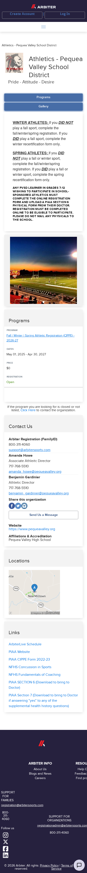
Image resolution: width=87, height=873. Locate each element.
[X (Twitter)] (18, 506)
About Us (40, 769)
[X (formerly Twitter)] (5, 841)
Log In (65, 14)
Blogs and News (40, 774)
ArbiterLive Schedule (25, 644)
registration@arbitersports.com (22, 805)
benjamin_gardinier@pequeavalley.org (39, 493)
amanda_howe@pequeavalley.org (35, 472)
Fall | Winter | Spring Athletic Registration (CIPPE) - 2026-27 (40, 338)
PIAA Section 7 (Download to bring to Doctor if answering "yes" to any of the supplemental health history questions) (43, 700)
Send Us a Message (43, 515)
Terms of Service (62, 867)
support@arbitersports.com (29, 450)
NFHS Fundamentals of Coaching (34, 675)
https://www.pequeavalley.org (32, 529)
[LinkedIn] (5, 855)
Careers (40, 778)
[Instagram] (24, 506)
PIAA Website (19, 652)
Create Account (22, 14)
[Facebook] (12, 506)
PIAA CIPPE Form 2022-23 (29, 659)
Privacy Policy (49, 865)
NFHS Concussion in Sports (30, 667)
